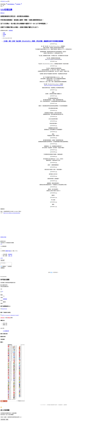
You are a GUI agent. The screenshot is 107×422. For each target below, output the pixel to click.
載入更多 (2, 260)
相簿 (4, 33)
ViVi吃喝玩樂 (6, 9)
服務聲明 (65, 404)
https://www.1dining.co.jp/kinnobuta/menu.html (53, 85)
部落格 (4, 34)
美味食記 (10, 254)
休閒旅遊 (11, 30)
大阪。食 (10, 255)
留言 (10, 250)
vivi (1, 243)
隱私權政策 (60, 404)
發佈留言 (2, 267)
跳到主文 (2, 13)
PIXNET (44, 404)
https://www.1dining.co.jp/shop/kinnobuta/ (11, 212)
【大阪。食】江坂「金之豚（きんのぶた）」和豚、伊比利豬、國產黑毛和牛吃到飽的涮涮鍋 (33, 41)
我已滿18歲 (3, 419)
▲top (1, 258)
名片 (4, 35)
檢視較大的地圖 (3, 237)
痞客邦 (6, 250)
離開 (7, 419)
